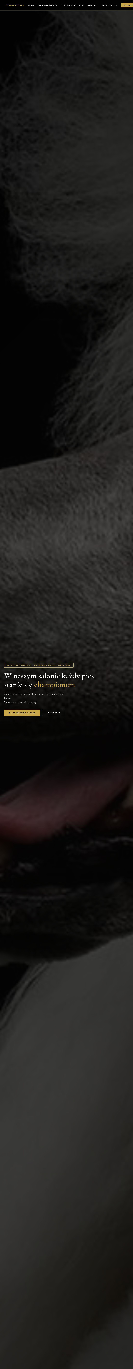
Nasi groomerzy (48, 5)
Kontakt (93, 5)
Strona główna (15, 5)
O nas (31, 5)
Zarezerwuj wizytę (23, 713)
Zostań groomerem (72, 5)
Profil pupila (109, 5)
